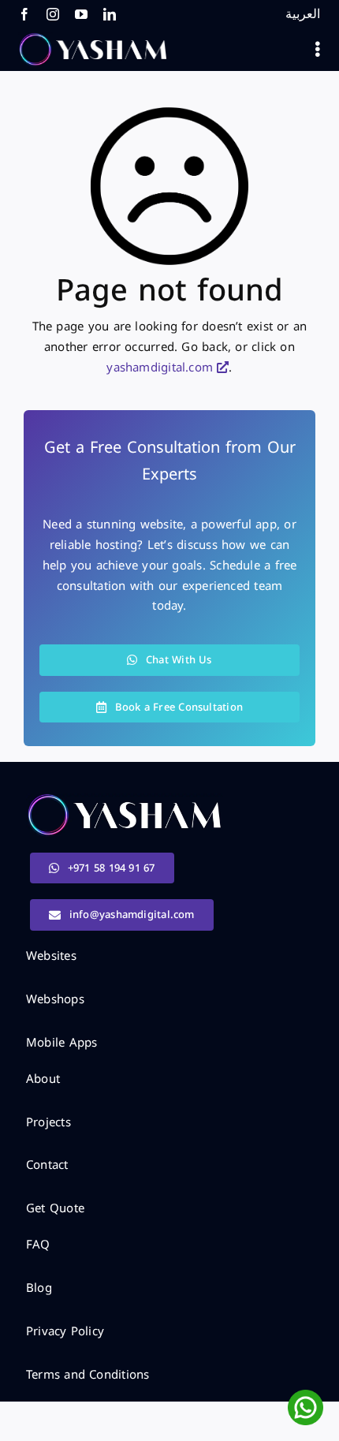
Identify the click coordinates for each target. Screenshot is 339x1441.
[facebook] (24, 14)
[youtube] (81, 14)
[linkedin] (109, 14)
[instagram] (53, 14)
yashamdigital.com (159, 368)
